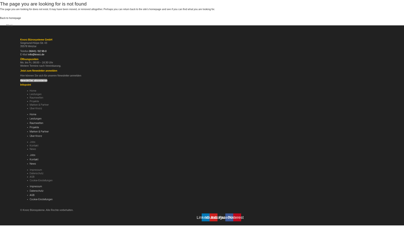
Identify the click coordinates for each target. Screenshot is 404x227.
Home (33, 90)
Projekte (34, 101)
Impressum (36, 169)
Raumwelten (36, 97)
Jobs (32, 141)
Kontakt (34, 145)
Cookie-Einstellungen (41, 180)
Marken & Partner (39, 104)
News (33, 149)
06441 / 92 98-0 (38, 51)
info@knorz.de (36, 54)
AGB (32, 176)
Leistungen (36, 94)
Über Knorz (36, 108)
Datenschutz (36, 173)
